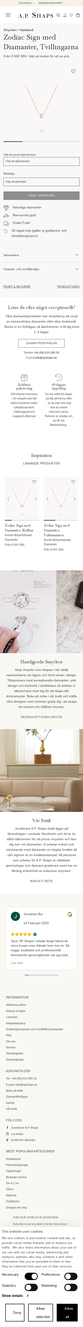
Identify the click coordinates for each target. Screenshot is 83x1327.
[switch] (70, 1276)
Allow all (69, 1313)
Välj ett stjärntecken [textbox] (18, 161)
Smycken (10, 30)
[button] (7, 15)
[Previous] (9, 499)
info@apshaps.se (46, 357)
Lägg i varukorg (41, 195)
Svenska (25, 3)
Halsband (26, 30)
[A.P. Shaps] (35, 14)
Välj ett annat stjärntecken (19, 154)
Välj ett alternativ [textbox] (16, 181)
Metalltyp (9, 173)
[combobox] (41, 161)
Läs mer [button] (17, 963)
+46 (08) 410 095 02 (46, 352)
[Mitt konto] (64, 15)
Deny (17, 1313)
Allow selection (43, 1313)
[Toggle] (77, 255)
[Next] (35, 499)
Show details (12, 1296)
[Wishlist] (71, 15)
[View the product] (22, 499)
